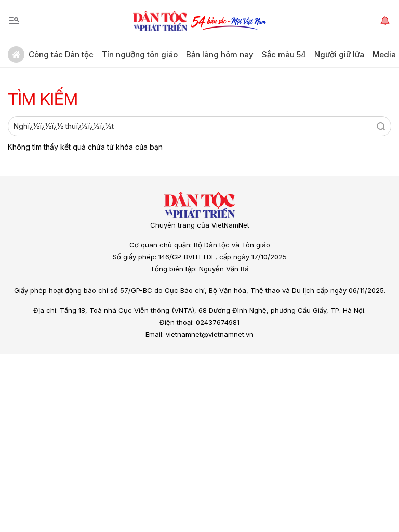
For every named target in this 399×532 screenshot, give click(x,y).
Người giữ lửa (339, 54)
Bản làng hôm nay (220, 54)
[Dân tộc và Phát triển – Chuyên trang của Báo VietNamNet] (160, 21)
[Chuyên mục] (14, 21)
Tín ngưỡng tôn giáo (140, 54)
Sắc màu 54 (284, 54)
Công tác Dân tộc (61, 54)
